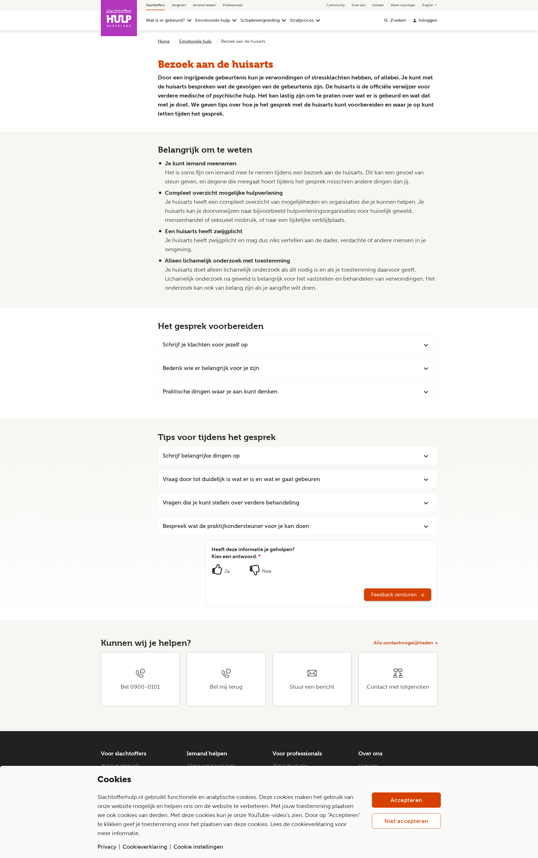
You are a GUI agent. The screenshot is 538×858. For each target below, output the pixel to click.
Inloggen (428, 20)
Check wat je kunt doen (211, 765)
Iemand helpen (204, 5)
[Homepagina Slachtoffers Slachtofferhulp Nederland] (119, 18)
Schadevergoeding (260, 20)
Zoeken (398, 20)
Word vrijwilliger (403, 5)
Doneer (378, 5)
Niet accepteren (406, 821)
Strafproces (302, 20)
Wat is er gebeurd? (165, 20)
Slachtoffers (155, 5)
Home (164, 41)
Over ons (358, 5)
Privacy (106, 846)
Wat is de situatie (290, 765)
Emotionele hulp (212, 20)
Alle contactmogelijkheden (403, 642)
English (428, 5)
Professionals (233, 5)
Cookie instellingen (198, 846)
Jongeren (178, 5)
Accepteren (406, 800)
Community (335, 5)
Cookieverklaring (145, 846)
